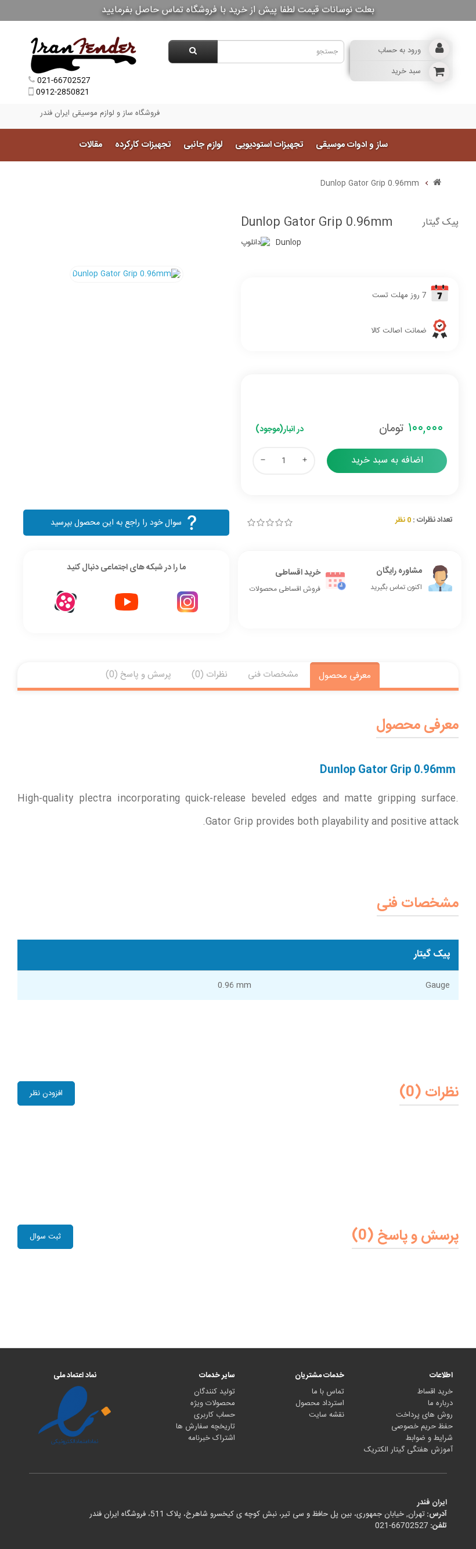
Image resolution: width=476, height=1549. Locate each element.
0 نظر (403, 520)
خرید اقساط (435, 1391)
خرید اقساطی (297, 573)
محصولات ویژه (212, 1403)
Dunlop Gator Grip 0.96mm (369, 183)
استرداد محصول (319, 1403)
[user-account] (439, 49)
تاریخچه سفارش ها (205, 1426)
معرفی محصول (345, 676)
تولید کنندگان (214, 1391)
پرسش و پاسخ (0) (138, 674)
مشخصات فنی (273, 674)
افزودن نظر (46, 1093)
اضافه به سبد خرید (387, 460)
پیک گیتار (441, 222)
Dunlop (288, 242)
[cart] (439, 72)
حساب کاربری (214, 1415)
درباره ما (440, 1403)
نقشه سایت (326, 1415)
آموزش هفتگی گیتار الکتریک (408, 1449)
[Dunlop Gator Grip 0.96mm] (126, 274)
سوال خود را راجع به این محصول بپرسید (116, 523)
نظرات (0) (210, 674)
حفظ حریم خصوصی (422, 1426)
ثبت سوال (45, 1236)
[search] (193, 51)
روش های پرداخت (424, 1415)
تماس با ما (328, 1391)
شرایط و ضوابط (429, 1438)
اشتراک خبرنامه (211, 1438)
